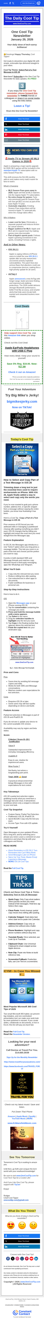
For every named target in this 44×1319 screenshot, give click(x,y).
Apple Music (22, 1116)
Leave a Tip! (22, 105)
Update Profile (18, 1305)
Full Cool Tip (17, 868)
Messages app (22, 603)
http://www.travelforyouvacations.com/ (22, 1062)
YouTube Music (19, 1119)
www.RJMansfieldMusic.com (22, 1123)
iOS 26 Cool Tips (21, 862)
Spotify (32, 1116)
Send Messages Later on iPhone (22, 855)
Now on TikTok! (22, 407)
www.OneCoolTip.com (26, 1176)
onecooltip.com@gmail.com (16, 1200)
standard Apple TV (12, 170)
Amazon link (14, 335)
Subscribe (18, 77)
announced (20, 279)
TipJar (17, 1185)
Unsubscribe (9, 1305)
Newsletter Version (21, 1034)
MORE (11, 862)
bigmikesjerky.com (22, 401)
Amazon (12, 1116)
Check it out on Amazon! (22, 372)
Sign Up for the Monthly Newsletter (22, 1057)
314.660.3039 (22, 1052)
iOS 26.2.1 (33, 256)
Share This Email (23, 119)
